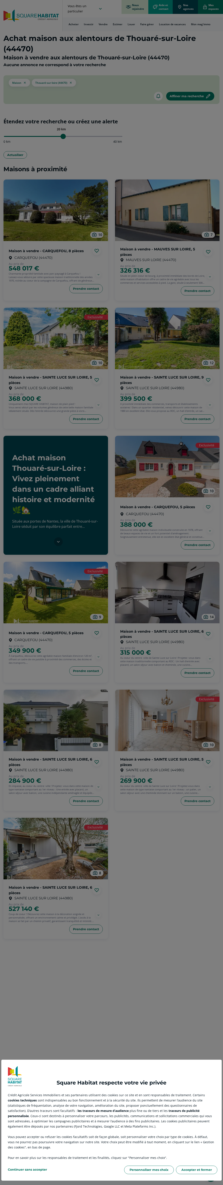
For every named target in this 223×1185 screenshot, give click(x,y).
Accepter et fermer (196, 1170)
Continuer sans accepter (27, 1170)
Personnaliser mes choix (149, 1170)
